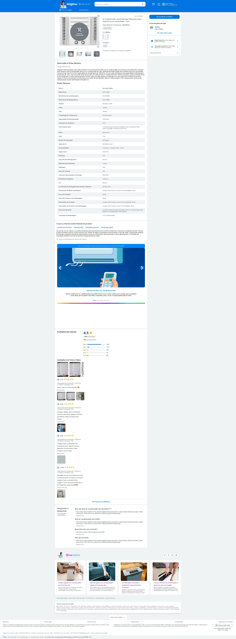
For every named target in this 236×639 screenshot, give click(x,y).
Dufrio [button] (113, 50)
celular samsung (112, 607)
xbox (167, 606)
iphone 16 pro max (145, 606)
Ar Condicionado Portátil (171, 607)
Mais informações (117, 617)
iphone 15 (119, 606)
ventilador (143, 607)
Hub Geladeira (106, 606)
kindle (81, 607)
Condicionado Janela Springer (76, 598)
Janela (107, 598)
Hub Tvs (113, 606)
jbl (76, 609)
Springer (112, 598)
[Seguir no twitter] (164, 555)
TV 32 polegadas (62, 610)
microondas (74, 607)
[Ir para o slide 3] (79, 48)
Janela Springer (99, 598)
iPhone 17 (67, 606)
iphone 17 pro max (89, 607)
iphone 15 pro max (101, 607)
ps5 (131, 606)
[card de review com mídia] (62, 369)
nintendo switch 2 (152, 607)
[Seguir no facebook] (168, 555)
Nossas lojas (48, 621)
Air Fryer (136, 606)
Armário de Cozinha (158, 609)
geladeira (154, 606)
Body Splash (70, 609)
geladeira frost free (136, 609)
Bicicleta (63, 609)
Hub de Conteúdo (86, 606)
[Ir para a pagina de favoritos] (153, 4)
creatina (58, 607)
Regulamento (135, 621)
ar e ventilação (12, 637)
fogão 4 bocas (147, 609)
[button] (143, 4)
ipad (119, 609)
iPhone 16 (74, 606)
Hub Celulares (96, 606)
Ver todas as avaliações (101, 502)
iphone (172, 606)
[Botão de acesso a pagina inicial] (68, 4)
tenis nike (90, 609)
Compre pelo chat (224, 625)
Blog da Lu (6, 621)
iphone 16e (121, 607)
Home (4, 637)
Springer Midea (108, 88)
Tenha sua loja (91, 621)
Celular (161, 607)
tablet (58, 609)
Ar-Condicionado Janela (36, 637)
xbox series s (129, 607)
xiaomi (136, 607)
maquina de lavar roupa (101, 609)
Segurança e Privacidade (226, 621)
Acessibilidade (179, 621)
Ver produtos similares (164, 17)
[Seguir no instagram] (172, 555)
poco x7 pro (161, 606)
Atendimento (83, 10)
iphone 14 (126, 606)
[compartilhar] (98, 46)
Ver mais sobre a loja (164, 33)
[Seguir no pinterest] (176, 555)
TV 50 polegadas (175, 609)
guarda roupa (125, 609)
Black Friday (59, 606)
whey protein (66, 607)
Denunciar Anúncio (155, 53)
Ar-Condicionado (23, 637)
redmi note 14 (82, 609)
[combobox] (120, 4)
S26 (79, 606)
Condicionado (90, 598)
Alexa (167, 609)
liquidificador (113, 609)
